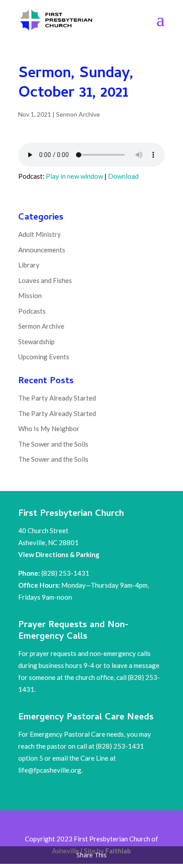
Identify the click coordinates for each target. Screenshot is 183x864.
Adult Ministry (39, 234)
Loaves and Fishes (45, 280)
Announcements (41, 250)
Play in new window (74, 176)
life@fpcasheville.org (49, 770)
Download (123, 176)
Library (29, 265)
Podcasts (32, 311)
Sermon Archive (78, 114)
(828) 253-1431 (66, 573)
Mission (30, 295)
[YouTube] (114, 823)
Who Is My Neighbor (49, 428)
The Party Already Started (57, 398)
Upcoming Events (43, 357)
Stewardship (36, 342)
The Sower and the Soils (53, 444)
